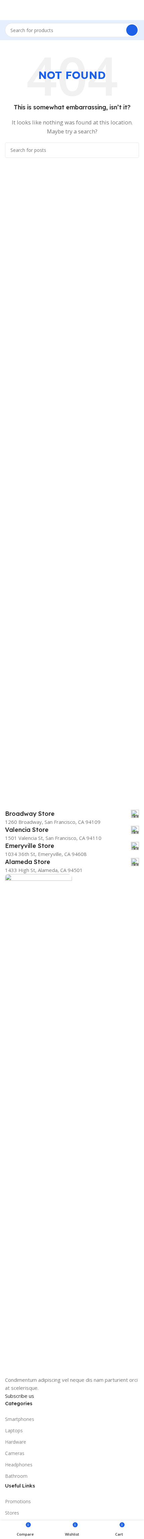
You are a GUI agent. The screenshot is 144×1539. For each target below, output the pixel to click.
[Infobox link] (72, 814)
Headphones (18, 1464)
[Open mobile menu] (8, 10)
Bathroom (16, 1476)
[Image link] (38, 1124)
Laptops (14, 1430)
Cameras (14, 1453)
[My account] (136, 10)
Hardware (15, 1442)
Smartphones (19, 1419)
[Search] (132, 30)
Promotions (18, 1501)
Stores (12, 1513)
